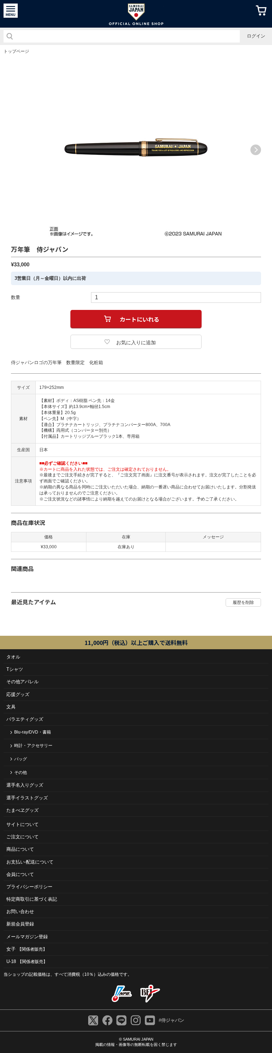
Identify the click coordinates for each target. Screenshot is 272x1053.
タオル (13, 656)
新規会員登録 (20, 924)
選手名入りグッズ (24, 785)
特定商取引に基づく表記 (31, 899)
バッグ (20, 759)
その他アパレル (22, 681)
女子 (26, 949)
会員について (20, 874)
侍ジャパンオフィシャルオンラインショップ (136, 14)
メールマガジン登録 (27, 936)
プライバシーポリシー (29, 886)
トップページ (16, 51)
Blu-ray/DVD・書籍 (32, 732)
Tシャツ (14, 669)
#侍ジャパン (171, 1020)
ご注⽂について (22, 836)
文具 (11, 706)
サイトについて (22, 824)
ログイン (256, 36)
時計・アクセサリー (33, 745)
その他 (20, 772)
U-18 (26, 961)
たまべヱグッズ (22, 810)
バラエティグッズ (24, 719)
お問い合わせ (20, 911)
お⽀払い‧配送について (29, 862)
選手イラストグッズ (27, 797)
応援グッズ (17, 694)
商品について (20, 849)
